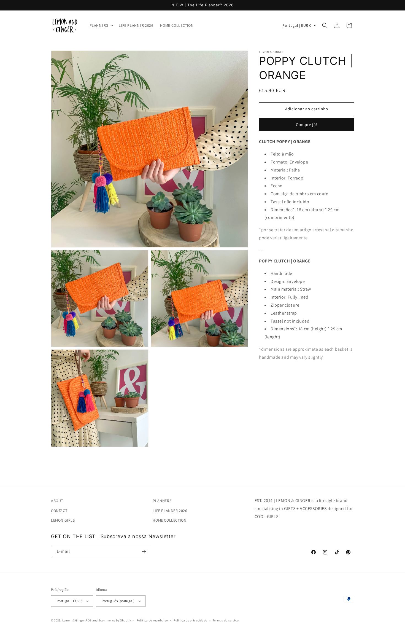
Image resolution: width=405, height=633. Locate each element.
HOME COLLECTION (169, 519)
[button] (101, 25)
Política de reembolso (152, 620)
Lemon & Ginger (73, 620)
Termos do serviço (226, 620)
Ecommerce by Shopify (115, 620)
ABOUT (57, 500)
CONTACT (59, 510)
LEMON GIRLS (63, 519)
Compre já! (306, 124)
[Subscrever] (144, 551)
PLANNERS (162, 500)
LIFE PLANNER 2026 (170, 510)
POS (88, 620)
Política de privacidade (190, 620)
